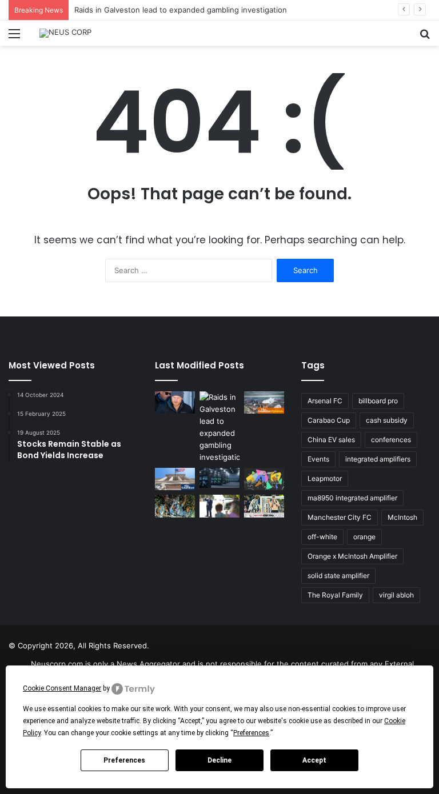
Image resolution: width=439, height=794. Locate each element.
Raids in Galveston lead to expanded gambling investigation (180, 9)
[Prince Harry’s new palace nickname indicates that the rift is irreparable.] (175, 402)
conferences (391, 439)
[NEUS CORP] (65, 33)
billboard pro (378, 400)
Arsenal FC (325, 400)
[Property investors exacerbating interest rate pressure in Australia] (219, 506)
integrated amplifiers (377, 459)
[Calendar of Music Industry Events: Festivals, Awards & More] (264, 479)
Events (318, 459)
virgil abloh (396, 595)
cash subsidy (387, 420)
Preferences (124, 760)
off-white (322, 536)
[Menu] (14, 37)
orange (364, 536)
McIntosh (402, 517)
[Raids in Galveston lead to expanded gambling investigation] (219, 427)
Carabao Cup (329, 420)
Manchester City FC (340, 517)
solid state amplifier (338, 575)
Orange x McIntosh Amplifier (352, 556)
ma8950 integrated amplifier (352, 498)
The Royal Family (335, 595)
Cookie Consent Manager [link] (62, 688)
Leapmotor (325, 478)
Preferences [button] (251, 733)
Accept (314, 760)
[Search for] (424, 37)
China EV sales (331, 439)
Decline (219, 760)
